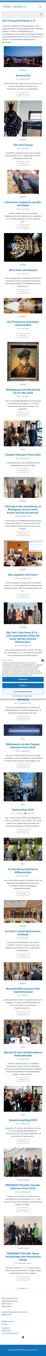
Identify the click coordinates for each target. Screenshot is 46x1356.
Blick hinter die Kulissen (23, 270)
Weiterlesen (23, 94)
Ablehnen (23, 685)
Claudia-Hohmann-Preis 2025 (23, 454)
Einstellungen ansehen (23, 692)
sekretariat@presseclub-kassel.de (14, 1312)
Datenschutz (28, 696)
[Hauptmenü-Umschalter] (40, 6)
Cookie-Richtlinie (17, 696)
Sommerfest (23, 75)
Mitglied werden (8, 1321)
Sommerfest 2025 (23, 809)
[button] (43, 660)
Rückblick (23, 70)
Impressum (6, 1328)
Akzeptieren (23, 679)
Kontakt (5, 1324)
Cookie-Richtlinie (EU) (10, 1333)
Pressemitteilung (23, 1180)
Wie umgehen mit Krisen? (23, 574)
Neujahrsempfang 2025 (23, 1120)
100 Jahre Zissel (23, 144)
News (23, 449)
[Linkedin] (23, 1337)
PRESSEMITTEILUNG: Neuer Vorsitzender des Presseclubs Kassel (23, 1256)
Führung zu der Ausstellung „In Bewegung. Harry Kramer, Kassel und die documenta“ (23, 509)
